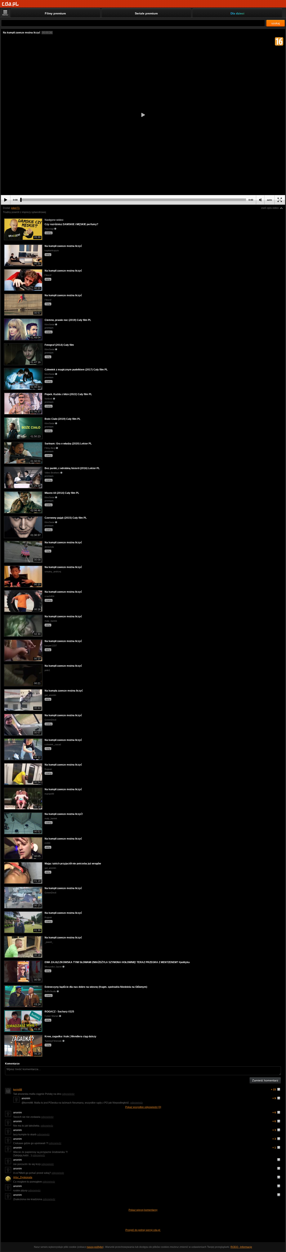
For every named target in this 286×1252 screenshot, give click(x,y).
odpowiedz (68, 1093)
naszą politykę (95, 1247)
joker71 (15, 208)
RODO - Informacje (241, 1247)
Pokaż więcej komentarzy (143, 1210)
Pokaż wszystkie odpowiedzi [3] (143, 1107)
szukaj (275, 23)
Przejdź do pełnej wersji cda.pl (143, 1230)
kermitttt (17, 1089)
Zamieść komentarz (265, 1080)
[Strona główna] (10, 4)
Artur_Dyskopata (22, 1177)
